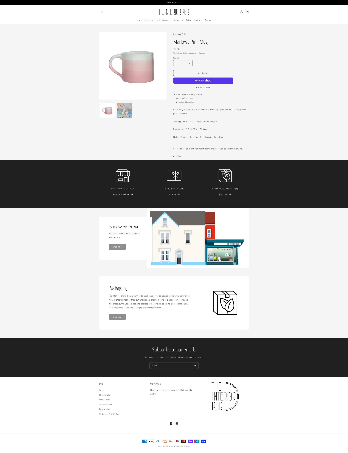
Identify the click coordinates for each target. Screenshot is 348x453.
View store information (185, 102)
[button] (102, 12)
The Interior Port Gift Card (109, 414)
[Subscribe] (195, 365)
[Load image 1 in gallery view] (107, 110)
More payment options (203, 87)
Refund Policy (104, 399)
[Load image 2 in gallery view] (124, 110)
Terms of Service (105, 404)
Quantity (176, 58)
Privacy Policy (104, 409)
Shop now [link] (117, 246)
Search (102, 390)
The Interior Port (168, 446)
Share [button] (178, 156)
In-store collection (121, 194)
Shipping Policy (105, 395)
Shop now (223, 194)
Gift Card (172, 194)
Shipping (186, 53)
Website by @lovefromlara (182, 446)
